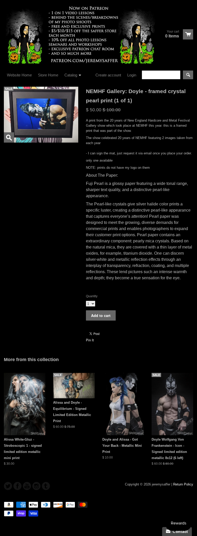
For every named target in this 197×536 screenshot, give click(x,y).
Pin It (90, 340)
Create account (108, 75)
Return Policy (183, 484)
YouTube (27, 486)
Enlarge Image (9, 137)
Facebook (17, 486)
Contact (179, 531)
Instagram (36, 486)
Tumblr (46, 486)
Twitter (8, 486)
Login (131, 75)
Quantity (91, 296)
